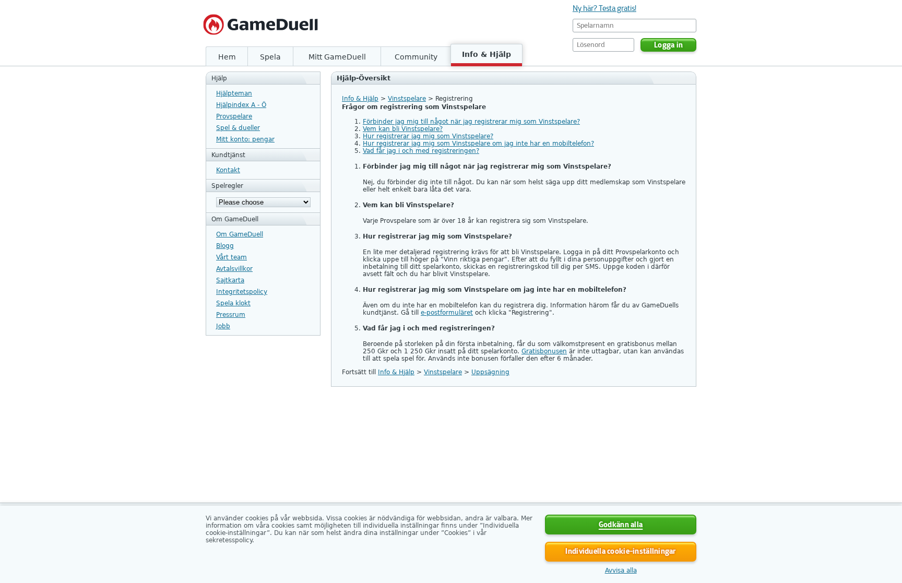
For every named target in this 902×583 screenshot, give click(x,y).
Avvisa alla (621, 570)
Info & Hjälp (486, 54)
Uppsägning (490, 372)
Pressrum (230, 314)
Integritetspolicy (241, 291)
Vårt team (231, 257)
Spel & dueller (238, 128)
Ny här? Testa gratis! (604, 8)
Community (416, 57)
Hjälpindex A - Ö (241, 105)
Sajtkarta (230, 280)
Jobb (223, 326)
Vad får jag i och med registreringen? (421, 150)
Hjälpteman (234, 93)
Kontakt (228, 170)
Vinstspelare (407, 98)
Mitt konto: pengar (245, 139)
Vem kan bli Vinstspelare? (403, 129)
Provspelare (234, 116)
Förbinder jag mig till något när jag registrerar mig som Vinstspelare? (471, 121)
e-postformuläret (447, 312)
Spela (270, 57)
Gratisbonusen (544, 351)
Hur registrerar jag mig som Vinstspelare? (428, 136)
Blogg (225, 245)
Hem (227, 57)
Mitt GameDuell (337, 57)
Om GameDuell (239, 234)
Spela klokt (233, 303)
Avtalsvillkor (234, 268)
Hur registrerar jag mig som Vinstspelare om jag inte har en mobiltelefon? (478, 143)
